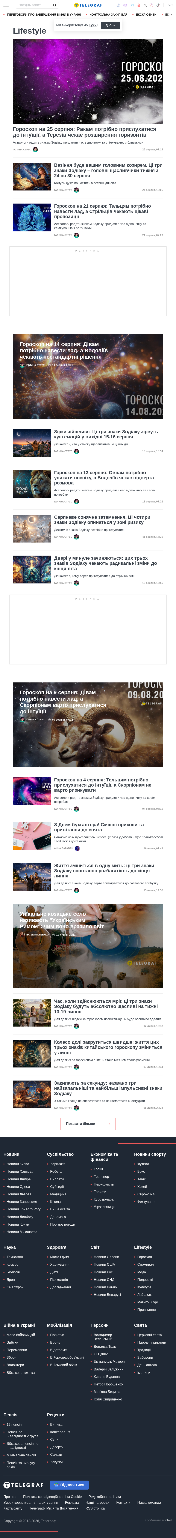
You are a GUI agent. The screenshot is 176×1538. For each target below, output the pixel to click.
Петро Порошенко (108, 1384)
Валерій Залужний (108, 1369)
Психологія (59, 1280)
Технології (15, 1257)
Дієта (54, 1272)
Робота (56, 1171)
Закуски (56, 1462)
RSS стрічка (95, 1508)
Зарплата (57, 1164)
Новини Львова (19, 1194)
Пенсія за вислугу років (21, 1465)
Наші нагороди (97, 1502)
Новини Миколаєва (22, 1232)
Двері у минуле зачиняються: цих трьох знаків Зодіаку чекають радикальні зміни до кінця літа (105, 563)
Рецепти (55, 1414)
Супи (54, 1439)
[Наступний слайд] (171, 14)
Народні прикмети (151, 1342)
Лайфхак (144, 1295)
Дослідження (60, 1287)
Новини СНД (104, 1280)
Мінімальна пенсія (21, 1455)
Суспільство (60, 1154)
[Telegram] (132, 5)
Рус (170, 5)
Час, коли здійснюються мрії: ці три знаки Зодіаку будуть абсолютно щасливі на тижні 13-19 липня (106, 1006)
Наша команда (149, 1502)
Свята (140, 1325)
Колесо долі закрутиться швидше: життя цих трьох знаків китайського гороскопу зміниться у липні (108, 1047)
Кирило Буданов (107, 1377)
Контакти (123, 1502)
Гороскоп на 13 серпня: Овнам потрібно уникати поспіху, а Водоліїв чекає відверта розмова (104, 478)
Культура (144, 1287)
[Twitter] (145, 5)
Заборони (145, 1357)
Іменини (143, 1373)
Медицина (58, 1194)
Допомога (58, 1217)
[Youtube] (139, 5)
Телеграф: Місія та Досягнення (54, 1508)
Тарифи (100, 1192)
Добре (110, 25)
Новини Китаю (105, 1287)
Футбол (143, 1164)
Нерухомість (104, 1184)
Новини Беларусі (107, 1295)
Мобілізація (59, 1325)
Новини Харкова (20, 1171)
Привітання (146, 1310)
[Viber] (125, 5)
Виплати (57, 1179)
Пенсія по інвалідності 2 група (22, 1434)
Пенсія (10, 1414)
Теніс (141, 1179)
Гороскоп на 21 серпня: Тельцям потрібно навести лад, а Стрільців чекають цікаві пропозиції (102, 211)
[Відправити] (54, 5)
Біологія (13, 1272)
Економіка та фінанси (104, 1157)
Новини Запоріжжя (22, 1202)
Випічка (56, 1424)
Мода (141, 1272)
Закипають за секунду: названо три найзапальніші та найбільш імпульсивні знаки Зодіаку (108, 1088)
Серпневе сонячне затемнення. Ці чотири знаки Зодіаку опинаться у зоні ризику (102, 520)
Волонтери (15, 1365)
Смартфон (15, 1287)
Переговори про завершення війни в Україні (44, 14)
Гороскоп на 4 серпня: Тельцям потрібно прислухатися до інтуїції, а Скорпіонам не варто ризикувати (102, 785)
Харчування (60, 1264)
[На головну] (88, 5)
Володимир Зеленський (103, 1337)
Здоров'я (57, 1247)
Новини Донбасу (20, 1217)
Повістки (57, 1335)
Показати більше (80, 1124)
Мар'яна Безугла (107, 1392)
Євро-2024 (146, 1194)
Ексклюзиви (146, 14)
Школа (55, 1202)
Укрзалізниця (104, 1207)
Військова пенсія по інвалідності (22, 1446)
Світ (95, 1247)
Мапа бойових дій (21, 1335)
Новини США (104, 1264)
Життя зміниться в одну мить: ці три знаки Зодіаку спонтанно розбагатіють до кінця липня (104, 870)
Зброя (12, 1357)
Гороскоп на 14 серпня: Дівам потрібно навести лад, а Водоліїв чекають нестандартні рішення (64, 350)
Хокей (142, 1187)
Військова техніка (21, 1373)
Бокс (141, 1171)
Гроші (98, 1169)
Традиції (144, 1350)
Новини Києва (18, 1164)
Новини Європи (106, 1257)
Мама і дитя (59, 1257)
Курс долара (104, 1199)
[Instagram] (151, 5)
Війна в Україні (19, 1325)
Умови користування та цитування (30, 1502)
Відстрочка (59, 1350)
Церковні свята (149, 1335)
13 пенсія (14, 1424)
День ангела (147, 1365)
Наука (9, 1247)
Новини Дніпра (19, 1179)
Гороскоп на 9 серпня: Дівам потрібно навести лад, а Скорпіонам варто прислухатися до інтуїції (63, 702)
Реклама (72, 1502)
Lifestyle (143, 1247)
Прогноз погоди (62, 1224)
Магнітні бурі (147, 1302)
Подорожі (145, 1280)
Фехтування (146, 1202)
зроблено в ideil (159, 1520)
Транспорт (102, 1176)
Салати (56, 1454)
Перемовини (17, 1350)
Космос (12, 1264)
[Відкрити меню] (6, 5)
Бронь (55, 1342)
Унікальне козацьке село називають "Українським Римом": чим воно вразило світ (62, 920)
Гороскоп (144, 1257)
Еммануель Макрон (109, 1361)
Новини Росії (104, 1272)
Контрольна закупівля (108, 14)
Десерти (57, 1447)
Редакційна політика (105, 1497)
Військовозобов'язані (67, 1357)
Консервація (60, 1432)
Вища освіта (60, 1209)
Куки (93, 25)
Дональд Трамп (106, 1346)
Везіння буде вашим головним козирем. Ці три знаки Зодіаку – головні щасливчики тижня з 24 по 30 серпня (108, 170)
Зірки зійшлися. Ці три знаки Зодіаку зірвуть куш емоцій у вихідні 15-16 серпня (106, 434)
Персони (100, 1325)
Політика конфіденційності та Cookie (52, 1497)
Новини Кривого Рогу (24, 1209)
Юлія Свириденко (108, 1399)
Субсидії (57, 1187)
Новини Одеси (18, 1187)
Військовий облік (63, 1365)
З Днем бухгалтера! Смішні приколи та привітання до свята (99, 827)
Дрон (11, 1280)
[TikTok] (158, 5)
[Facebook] (118, 5)
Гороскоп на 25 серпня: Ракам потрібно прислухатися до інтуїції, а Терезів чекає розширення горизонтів (84, 132)
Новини (11, 1154)
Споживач (145, 1264)
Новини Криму (18, 1224)
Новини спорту (150, 1154)
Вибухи (12, 1342)
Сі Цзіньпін (102, 1354)
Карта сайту (12, 1508)
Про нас (9, 1497)
